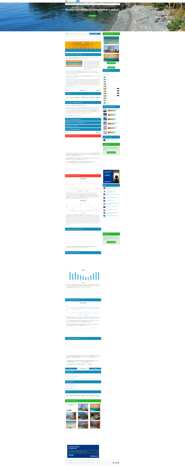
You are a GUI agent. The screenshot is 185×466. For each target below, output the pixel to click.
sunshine (79, 115)
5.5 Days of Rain (74, 66)
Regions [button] (84, 1)
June (74, 84)
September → (98, 90)
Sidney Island (98, 97)
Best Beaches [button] (89, 1)
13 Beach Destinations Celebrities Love (112, 215)
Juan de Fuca (83, 97)
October (107, 98)
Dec (99, 42)
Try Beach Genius (111, 152)
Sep (87, 42)
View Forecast (93, 15)
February (107, 79)
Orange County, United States (113, 113)
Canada (76, 460)
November (107, 100)
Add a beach (93, 462)
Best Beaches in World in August (70, 378)
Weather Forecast (106, 72)
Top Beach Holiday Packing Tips (111, 197)
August (107, 93)
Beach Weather (72, 462)
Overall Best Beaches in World (70, 388)
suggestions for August (69, 86)
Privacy (85, 462)
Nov (95, 42)
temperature (74, 115)
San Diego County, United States (113, 122)
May (71, 42)
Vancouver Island (88, 460)
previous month (68, 155)
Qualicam (71, 97)
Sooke (67, 97)
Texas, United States (111, 131)
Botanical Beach (77, 97)
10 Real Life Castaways (110, 200)
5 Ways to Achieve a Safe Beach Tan (112, 209)
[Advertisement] (83, 170)
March (106, 81)
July (75, 84)
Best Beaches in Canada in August (70, 374)
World (66, 460)
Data (77, 462)
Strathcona (92, 97)
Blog (81, 1)
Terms (82, 462)
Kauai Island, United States (112, 117)
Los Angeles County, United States (113, 109)
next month (81, 155)
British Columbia (81, 460)
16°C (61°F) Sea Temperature (74, 62)
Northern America (71, 460)
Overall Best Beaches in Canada (70, 384)
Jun (75, 42)
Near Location (95, 33)
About (75, 462)
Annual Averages (105, 74)
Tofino (88, 97)
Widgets (87, 462)
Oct (91, 42)
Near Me (91, 33)
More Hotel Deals (111, 62)
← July (67, 90)
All (99, 33)
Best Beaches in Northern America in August (72, 376)
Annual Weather (82, 90)
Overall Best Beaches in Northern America (72, 386)
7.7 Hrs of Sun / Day (74, 64)
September (78, 84)
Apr (67, 42)
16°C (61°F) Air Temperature (73, 61)
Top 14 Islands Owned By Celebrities (112, 206)
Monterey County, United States (113, 126)
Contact (80, 462)
